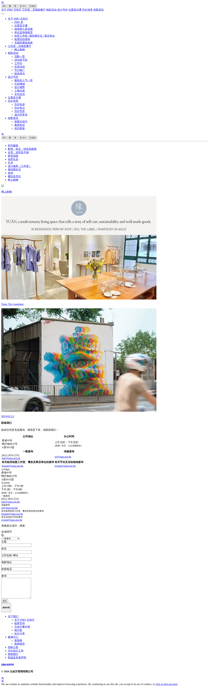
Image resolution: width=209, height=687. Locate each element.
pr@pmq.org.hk (63, 456)
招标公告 (13, 647)
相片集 (18, 630)
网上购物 (19, 49)
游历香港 (19, 128)
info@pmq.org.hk (11, 458)
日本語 (32, 6)
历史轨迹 (19, 104)
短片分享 (19, 633)
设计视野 (19, 87)
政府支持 (19, 623)
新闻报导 (19, 643)
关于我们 (13, 616)
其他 (10, 173)
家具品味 (13, 155)
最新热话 (19, 125)
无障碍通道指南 (23, 42)
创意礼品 (13, 159)
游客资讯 (98, 9)
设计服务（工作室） (19, 166)
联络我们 (13, 654)
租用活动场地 (22, 39)
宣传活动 (19, 66)
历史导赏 (19, 111)
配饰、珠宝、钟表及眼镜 (22, 149)
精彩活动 (51, 9)
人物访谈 (19, 90)
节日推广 (19, 70)
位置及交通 (74, 9)
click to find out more (166, 684)
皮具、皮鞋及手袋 (18, 152)
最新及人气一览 (23, 80)
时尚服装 (13, 145)
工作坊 (18, 63)
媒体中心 (13, 637)
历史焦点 (19, 107)
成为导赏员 (20, 114)
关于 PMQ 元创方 (11, 9)
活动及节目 (20, 59)
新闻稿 (18, 640)
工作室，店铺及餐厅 (34, 9)
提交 (5, 601)
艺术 (10, 162)
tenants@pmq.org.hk (12, 466)
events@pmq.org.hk (65, 466)
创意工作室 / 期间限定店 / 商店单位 (34, 35)
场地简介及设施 (23, 29)
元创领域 (19, 83)
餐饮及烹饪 (14, 176)
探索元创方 (20, 121)
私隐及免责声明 (17, 657)
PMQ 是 (18, 22)
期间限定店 (14, 169)
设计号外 (62, 9)
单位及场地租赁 (23, 32)
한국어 (23, 6)
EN (4, 6)
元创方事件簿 (22, 626)
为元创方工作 (16, 650)
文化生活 (19, 94)
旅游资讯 (19, 73)
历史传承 (87, 9)
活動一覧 (19, 56)
